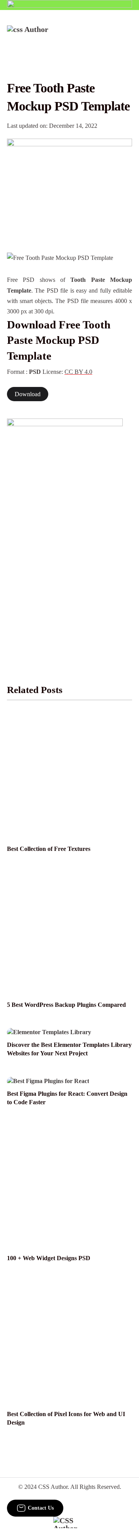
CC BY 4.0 (78, 371)
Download (28, 394)
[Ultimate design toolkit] (69, 187)
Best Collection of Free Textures (48, 849)
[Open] (127, 36)
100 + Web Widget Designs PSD (48, 1258)
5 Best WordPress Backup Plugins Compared (66, 1004)
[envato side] (65, 533)
